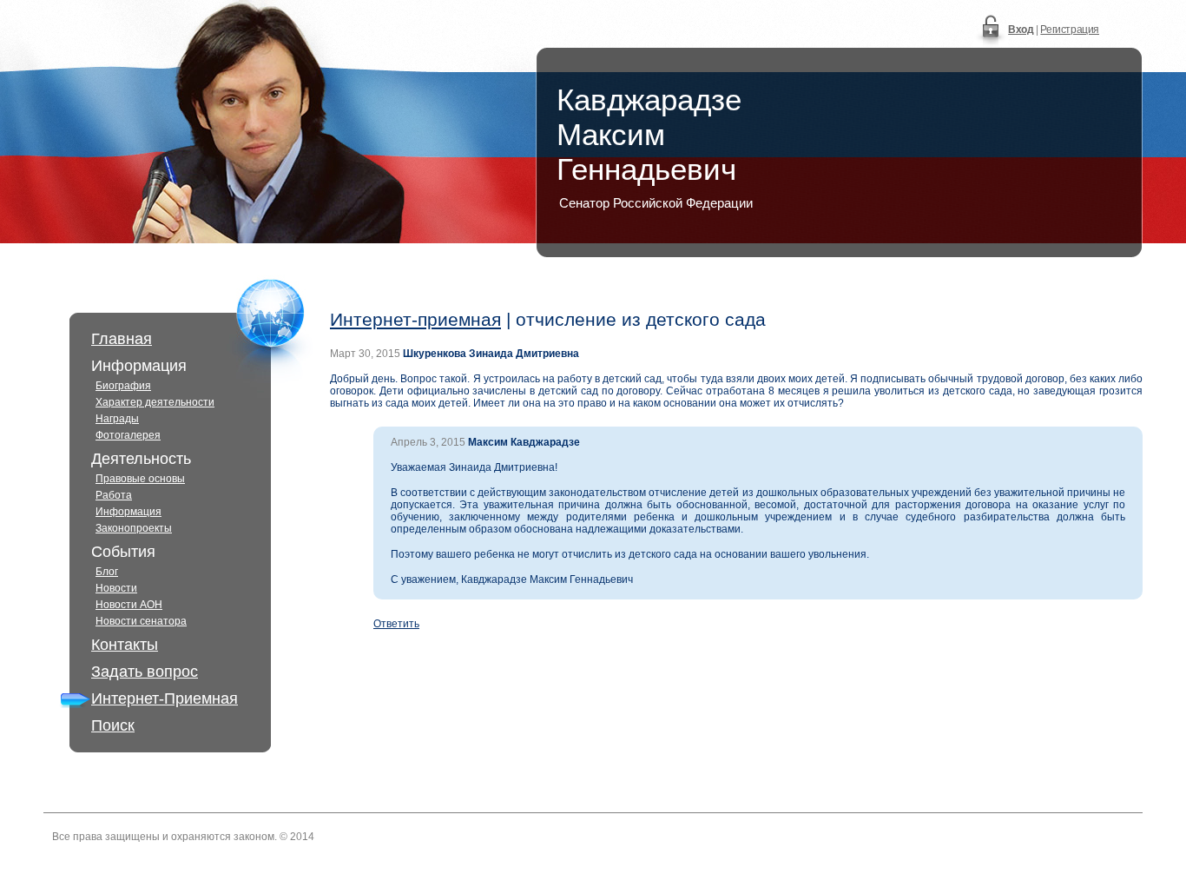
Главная (121, 339)
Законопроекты (134, 528)
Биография (123, 386)
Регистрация (1069, 29)
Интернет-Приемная (164, 698)
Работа (114, 495)
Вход (1020, 29)
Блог (107, 572)
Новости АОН (129, 605)
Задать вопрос (144, 671)
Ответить (396, 624)
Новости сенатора (141, 621)
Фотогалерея (128, 435)
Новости (116, 588)
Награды (117, 419)
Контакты (124, 644)
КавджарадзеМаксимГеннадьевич (649, 134)
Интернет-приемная (415, 319)
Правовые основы (140, 479)
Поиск (113, 725)
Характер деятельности (155, 402)
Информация (128, 512)
